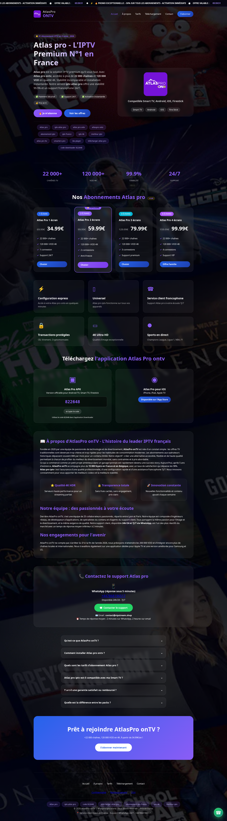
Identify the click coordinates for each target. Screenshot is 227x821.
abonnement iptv (48, 134)
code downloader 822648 (71, 147)
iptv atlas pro (60, 127)
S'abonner (185, 13)
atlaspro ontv (97, 127)
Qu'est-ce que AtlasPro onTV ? (81, 640)
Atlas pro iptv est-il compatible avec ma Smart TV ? (93, 677)
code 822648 (88, 804)
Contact (169, 13)
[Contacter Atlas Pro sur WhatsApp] (218, 812)
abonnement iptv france (136, 804)
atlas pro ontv (79, 127)
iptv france (66, 134)
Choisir (43, 264)
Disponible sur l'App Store (154, 399)
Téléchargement (153, 13)
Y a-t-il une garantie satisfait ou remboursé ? (90, 690)
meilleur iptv (96, 134)
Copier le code (73, 411)
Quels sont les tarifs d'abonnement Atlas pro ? (91, 665)
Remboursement (118, 792)
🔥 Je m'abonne (48, 113)
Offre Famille (169, 264)
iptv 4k (81, 134)
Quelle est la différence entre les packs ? (87, 702)
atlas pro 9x (42, 141)
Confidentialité (99, 792)
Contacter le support (116, 607)
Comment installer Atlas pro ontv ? (84, 653)
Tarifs (138, 13)
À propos (126, 13)
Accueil (114, 13)
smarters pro (59, 141)
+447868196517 (113, 596)
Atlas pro (44, 127)
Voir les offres (77, 113)
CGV (133, 792)
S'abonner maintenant (113, 747)
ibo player (76, 141)
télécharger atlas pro (97, 141)
